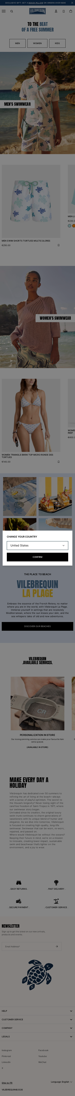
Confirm (37, 557)
